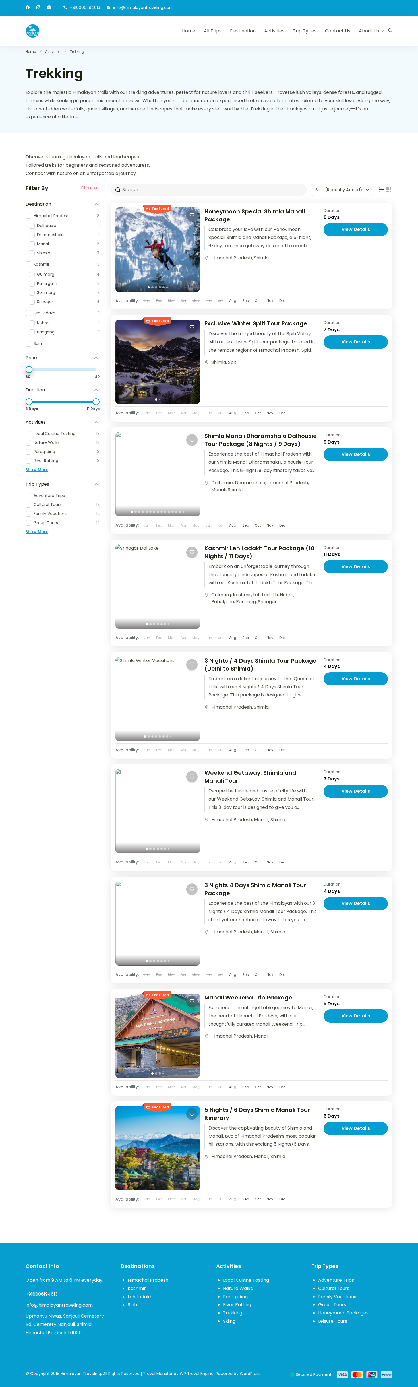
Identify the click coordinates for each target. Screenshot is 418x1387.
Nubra (286, 595)
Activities (274, 31)
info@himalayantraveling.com (143, 7)
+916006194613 (42, 1294)
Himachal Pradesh (231, 258)
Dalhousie (222, 482)
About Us (369, 31)
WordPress (250, 1373)
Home (188, 31)
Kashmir (242, 595)
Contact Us (337, 31)
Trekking (232, 1313)
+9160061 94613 (85, 7)
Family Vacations (337, 1296)
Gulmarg (221, 595)
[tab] (149, 287)
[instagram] (38, 8)
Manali (218, 489)
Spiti (232, 362)
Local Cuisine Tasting (246, 1280)
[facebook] (28, 8)
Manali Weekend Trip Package (248, 997)
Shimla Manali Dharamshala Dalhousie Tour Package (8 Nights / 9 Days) (260, 440)
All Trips (213, 31)
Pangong (246, 601)
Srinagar (267, 601)
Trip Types (304, 31)
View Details (356, 229)
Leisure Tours (332, 1321)
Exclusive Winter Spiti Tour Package (255, 323)
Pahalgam (222, 601)
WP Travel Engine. (197, 1373)
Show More (37, 470)
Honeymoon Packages (343, 1313)
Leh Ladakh (265, 595)
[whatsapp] (49, 8)
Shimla (261, 258)
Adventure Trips (336, 1280)
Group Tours (332, 1304)
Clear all (90, 188)
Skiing (229, 1321)
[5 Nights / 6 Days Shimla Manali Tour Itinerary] (157, 1148)
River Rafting (237, 1304)
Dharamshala (250, 482)
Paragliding (235, 1296)
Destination (243, 31)
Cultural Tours (333, 1288)
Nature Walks (238, 1288)
